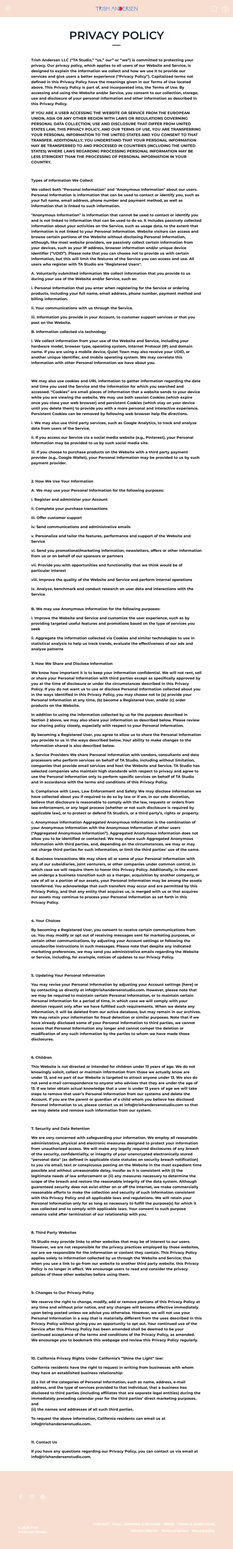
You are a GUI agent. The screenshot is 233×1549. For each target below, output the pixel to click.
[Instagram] (31, 1496)
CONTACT (101, 1524)
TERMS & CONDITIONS (196, 1524)
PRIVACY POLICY (144, 1531)
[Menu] (8, 9)
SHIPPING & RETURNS (142, 1524)
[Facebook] (20, 1496)
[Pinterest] (43, 1496)
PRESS (169, 1524)
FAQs (116, 1524)
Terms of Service (175, 1531)
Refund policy (203, 1531)
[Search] (214, 9)
